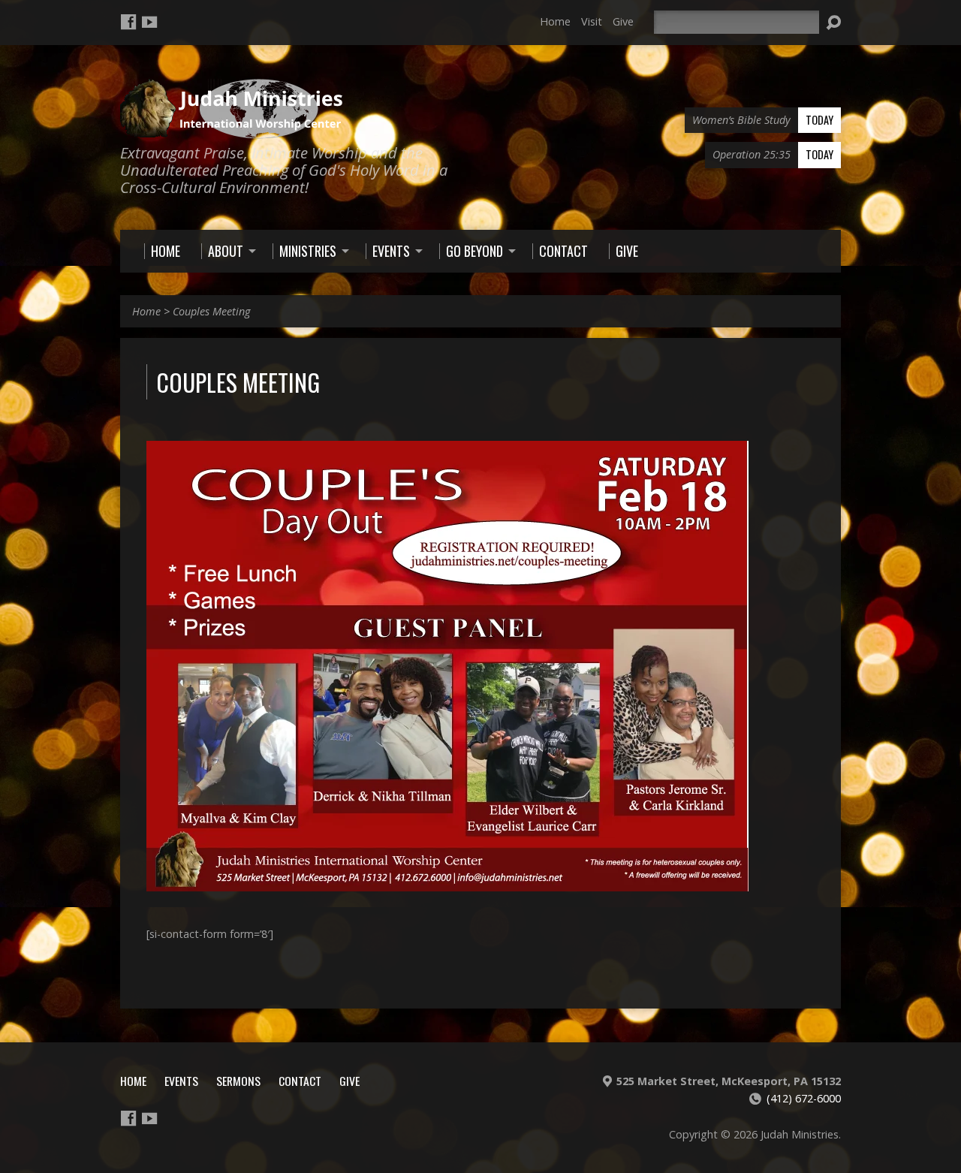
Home (555, 21)
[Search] (833, 22)
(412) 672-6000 (804, 1098)
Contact (300, 1081)
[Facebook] (128, 21)
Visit (591, 21)
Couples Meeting (211, 311)
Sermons (238, 1081)
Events (181, 1081)
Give (623, 21)
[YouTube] (149, 21)
